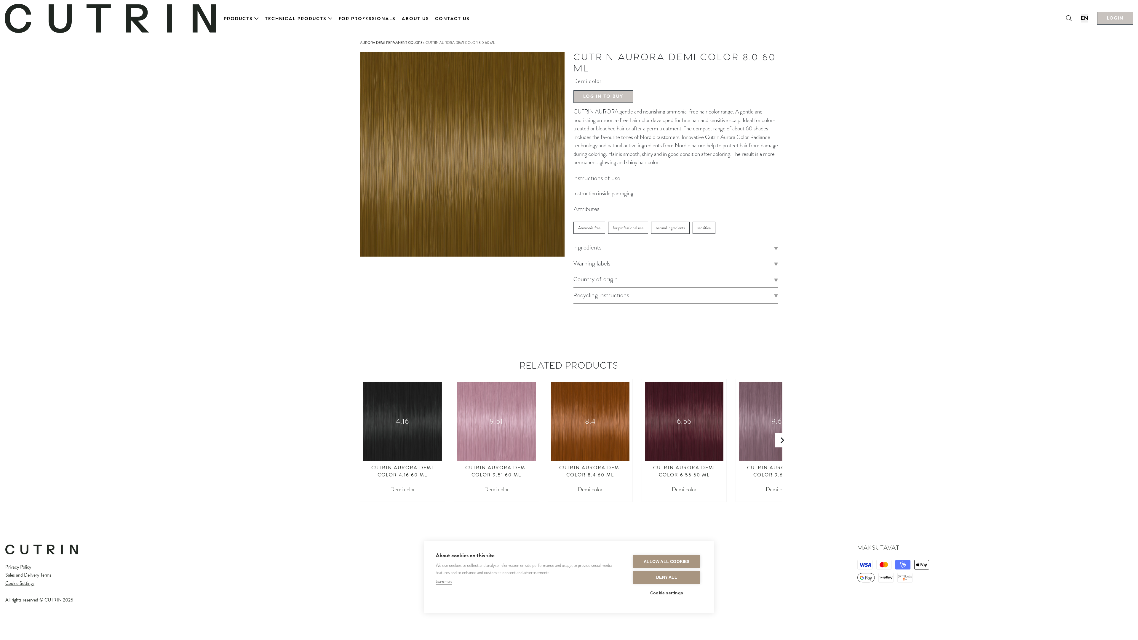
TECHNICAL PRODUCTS (296, 19)
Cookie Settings (19, 583)
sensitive (704, 228)
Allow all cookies (666, 561)
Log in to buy (603, 96)
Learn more (444, 581)
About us (415, 19)
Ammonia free (589, 228)
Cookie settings (666, 593)
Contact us (452, 19)
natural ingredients (670, 228)
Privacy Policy (18, 567)
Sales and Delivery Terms (28, 575)
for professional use (628, 228)
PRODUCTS (238, 19)
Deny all (666, 577)
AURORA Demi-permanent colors (391, 42)
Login (1115, 18)
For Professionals (367, 19)
